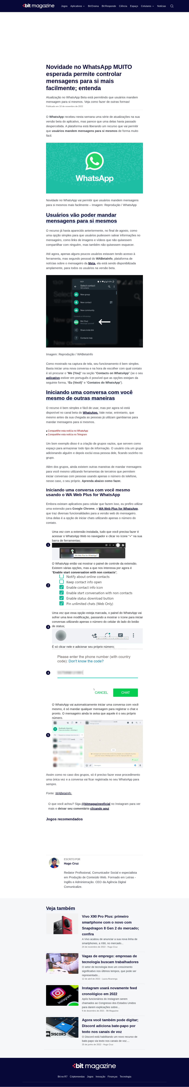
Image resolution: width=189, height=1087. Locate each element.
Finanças (112, 1076)
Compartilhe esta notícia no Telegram (66, 434)
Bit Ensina (93, 6)
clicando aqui (99, 808)
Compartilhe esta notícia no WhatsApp (67, 431)
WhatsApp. (90, 412)
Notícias (161, 6)
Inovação (100, 1076)
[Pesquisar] (172, 6)
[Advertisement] (94, 34)
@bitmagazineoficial (96, 803)
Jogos (64, 6)
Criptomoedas (77, 1076)
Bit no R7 (62, 1076)
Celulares (146, 6)
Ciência (123, 6)
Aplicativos (76, 6)
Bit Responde (109, 6)
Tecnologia (125, 1076)
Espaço (134, 6)
